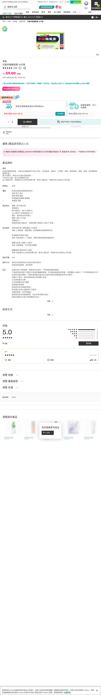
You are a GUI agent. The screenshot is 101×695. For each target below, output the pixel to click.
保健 (27, 12)
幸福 (4, 61)
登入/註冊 (46, 433)
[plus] (12, 122)
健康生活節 (7, 13)
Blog (61, 2)
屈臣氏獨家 (18, 13)
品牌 (90, 12)
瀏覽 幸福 (8, 387)
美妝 (49, 12)
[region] (50, 690)
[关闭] (97, 690)
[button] (96, 5)
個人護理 (57, 12)
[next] (79, 12)
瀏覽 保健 (8, 375)
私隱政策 (67, 692)
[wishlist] (20, 68)
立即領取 (60, 114)
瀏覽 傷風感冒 (10, 381)
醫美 (43, 12)
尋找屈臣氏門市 (53, 2)
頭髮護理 (66, 12)
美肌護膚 (35, 12)
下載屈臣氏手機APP (42, 2)
